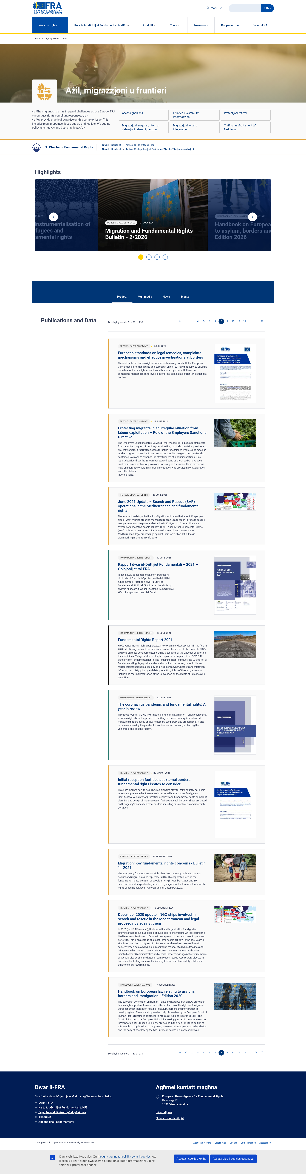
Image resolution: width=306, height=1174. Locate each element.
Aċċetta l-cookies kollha (191, 1158)
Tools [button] (173, 25)
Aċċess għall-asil (132, 113)
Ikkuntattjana (164, 1112)
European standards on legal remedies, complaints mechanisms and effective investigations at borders (160, 355)
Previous (53, 216)
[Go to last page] (262, 321)
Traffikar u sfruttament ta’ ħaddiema (240, 127)
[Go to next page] (256, 321)
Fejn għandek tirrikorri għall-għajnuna (62, 1112)
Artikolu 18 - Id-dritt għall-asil (140, 145)
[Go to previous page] (186, 321)
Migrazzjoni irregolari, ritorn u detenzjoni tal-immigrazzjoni (140, 127)
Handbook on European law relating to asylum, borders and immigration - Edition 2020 (156, 993)
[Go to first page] (180, 321)
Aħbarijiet (44, 1117)
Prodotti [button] (148, 25)
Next (252, 216)
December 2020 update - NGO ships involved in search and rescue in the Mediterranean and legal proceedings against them (158, 919)
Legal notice (220, 1143)
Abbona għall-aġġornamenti (56, 1122)
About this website (202, 1143)
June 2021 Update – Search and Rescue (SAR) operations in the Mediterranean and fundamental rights (158, 506)
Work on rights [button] (48, 25)
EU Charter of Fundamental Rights (68, 147)
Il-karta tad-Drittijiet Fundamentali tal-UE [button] (99, 25)
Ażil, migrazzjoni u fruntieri (56, 38)
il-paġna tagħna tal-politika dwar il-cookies (124, 1156)
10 (233, 321)
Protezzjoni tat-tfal (235, 113)
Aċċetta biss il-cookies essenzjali (233, 1158)
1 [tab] (140, 257)
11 (238, 321)
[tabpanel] (153, 215)
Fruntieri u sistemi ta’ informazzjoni (186, 115)
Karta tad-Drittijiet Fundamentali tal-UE (62, 1107)
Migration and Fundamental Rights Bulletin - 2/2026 (149, 233)
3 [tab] (157, 257)
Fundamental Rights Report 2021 (145, 640)
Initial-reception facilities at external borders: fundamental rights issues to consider (154, 782)
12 (244, 321)
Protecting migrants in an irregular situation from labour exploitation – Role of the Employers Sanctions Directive (162, 432)
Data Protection (248, 1143)
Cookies (233, 1143)
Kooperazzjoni (230, 25)
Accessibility (265, 1143)
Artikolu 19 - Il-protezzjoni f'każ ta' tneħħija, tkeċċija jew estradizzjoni (160, 149)
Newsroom (201, 25)
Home (38, 38)
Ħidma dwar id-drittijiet (170, 1118)
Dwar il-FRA (260, 25)
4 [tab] (165, 257)
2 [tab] (149, 257)
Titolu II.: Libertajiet (111, 145)
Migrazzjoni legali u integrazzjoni (185, 127)
